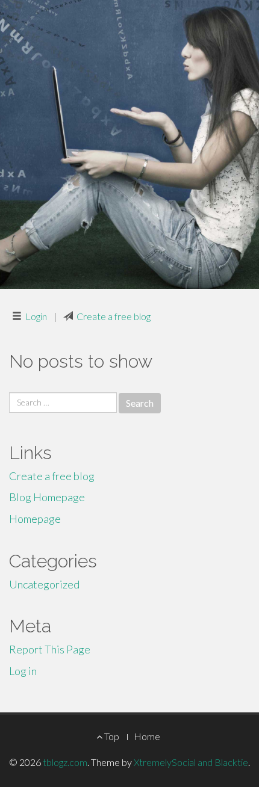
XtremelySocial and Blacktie (191, 762)
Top (110, 736)
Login (36, 316)
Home (147, 736)
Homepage (35, 518)
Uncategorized (44, 584)
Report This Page (49, 649)
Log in (23, 670)
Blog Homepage (47, 497)
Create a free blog (113, 316)
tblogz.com (65, 762)
